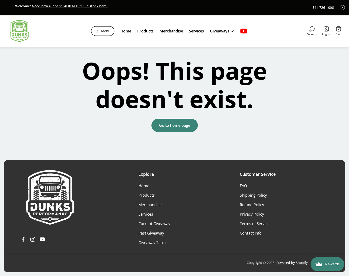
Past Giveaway (151, 233)
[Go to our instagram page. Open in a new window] (33, 239)
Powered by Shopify (292, 262)
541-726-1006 (323, 7)
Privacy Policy (252, 214)
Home (143, 185)
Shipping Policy (253, 195)
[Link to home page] (50, 197)
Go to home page (174, 125)
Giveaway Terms (153, 242)
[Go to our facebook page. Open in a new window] (23, 239)
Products (146, 195)
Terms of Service (254, 223)
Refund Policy (252, 204)
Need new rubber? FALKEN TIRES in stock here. (70, 6)
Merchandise (150, 204)
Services (145, 214)
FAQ (243, 185)
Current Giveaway (154, 223)
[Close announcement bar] (342, 7)
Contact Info (251, 233)
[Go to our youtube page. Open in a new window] (244, 31)
